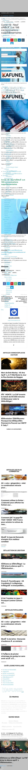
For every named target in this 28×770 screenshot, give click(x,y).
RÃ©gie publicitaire (7, 726)
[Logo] (12, 99)
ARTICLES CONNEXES (11, 353)
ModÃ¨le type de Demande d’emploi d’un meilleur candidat (12, 539)
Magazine (6, 273)
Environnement (8, 143)
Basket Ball (7, 202)
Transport (6, 193)
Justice (8, 185)
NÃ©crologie (7, 234)
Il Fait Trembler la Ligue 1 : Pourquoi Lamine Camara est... (12, 600)
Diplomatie (8, 152)
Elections (8, 172)
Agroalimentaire (10, 118)
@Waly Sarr (3, 765)
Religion (8, 189)
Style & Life (9, 292)
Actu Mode (9, 279)
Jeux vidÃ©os (8, 253)
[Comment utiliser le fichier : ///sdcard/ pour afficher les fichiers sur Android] (14, 494)
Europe (8, 161)
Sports (4, 197)
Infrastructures (10, 195)
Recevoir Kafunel (7, 37)
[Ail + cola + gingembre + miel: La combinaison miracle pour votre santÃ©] (14, 477)
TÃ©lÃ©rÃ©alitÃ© (9, 303)
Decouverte (6, 258)
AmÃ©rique (9, 158)
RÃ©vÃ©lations (8, 240)
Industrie (8, 137)
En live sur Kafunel (10, 94)
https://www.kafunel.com (14, 320)
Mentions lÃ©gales (13, 721)
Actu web (6, 245)
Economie (6, 115)
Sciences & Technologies (9, 243)
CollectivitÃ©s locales (11, 171)
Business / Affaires (10, 124)
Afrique (8, 156)
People (6, 236)
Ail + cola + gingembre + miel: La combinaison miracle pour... (13, 485)
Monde (8, 165)
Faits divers (6, 219)
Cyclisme (6, 204)
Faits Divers (7, 230)
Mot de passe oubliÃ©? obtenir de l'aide (11, 58)
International (7, 154)
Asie (7, 159)
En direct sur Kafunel (11, 92)
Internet (6, 251)
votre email (4, 67)
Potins (6, 238)
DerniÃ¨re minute (10, 90)
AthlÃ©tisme (7, 206)
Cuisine (8, 284)
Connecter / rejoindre (8, 15)
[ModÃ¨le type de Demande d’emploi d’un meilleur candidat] (14, 531)
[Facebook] (13, 345)
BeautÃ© (8, 122)
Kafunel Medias (8, 26)
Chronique (7, 264)
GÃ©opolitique (8, 148)
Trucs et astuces (8, 241)
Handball (6, 208)
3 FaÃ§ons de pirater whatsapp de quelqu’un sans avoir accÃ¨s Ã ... (13, 656)
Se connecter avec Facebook (9, 56)
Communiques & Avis (9, 109)
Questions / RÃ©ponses (10, 275)
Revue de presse (8, 178)
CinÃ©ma (8, 103)
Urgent (8, 96)
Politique (6, 169)
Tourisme (8, 191)
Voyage (8, 294)
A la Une (6, 89)
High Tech (7, 249)
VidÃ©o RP (7, 305)
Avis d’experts (8, 262)
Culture (6, 98)
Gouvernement (10, 174)
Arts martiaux (7, 200)
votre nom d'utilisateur (6, 47)
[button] (3, 83)
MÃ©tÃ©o (8, 146)
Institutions (9, 176)
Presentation (6, 20)
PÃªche (8, 139)
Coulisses (8, 286)
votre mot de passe (6, 52)
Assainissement (10, 144)
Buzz (5, 221)
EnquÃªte (6, 269)
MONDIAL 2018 (8, 212)
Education (6, 141)
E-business (7, 247)
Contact (5, 35)
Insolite (6, 232)
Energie (8, 133)
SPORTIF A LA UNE (9, 199)
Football (6, 210)
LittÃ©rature (9, 107)
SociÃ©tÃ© (7, 182)
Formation (8, 184)
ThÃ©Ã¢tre (9, 105)
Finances (8, 135)
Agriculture (9, 117)
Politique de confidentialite (13, 30)
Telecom (6, 254)
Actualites (5, 87)
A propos (6, 24)
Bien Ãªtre (8, 282)
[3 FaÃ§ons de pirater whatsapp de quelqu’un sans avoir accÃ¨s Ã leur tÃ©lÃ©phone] (14, 648)
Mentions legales (8, 28)
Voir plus (3, 546)
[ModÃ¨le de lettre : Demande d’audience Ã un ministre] (14, 633)
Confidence (7, 226)
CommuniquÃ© (10, 113)
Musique (6, 301)
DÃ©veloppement (10, 128)
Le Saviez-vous (10, 288)
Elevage (8, 131)
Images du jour (8, 271)
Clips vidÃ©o (7, 299)
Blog (4, 18)
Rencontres (9, 290)
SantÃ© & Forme (8, 180)
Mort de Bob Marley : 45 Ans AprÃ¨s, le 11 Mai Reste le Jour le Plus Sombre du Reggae (13, 375)
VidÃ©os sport (8, 307)
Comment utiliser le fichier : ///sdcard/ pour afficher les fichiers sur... (12, 502)
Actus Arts (8, 102)
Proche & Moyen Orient (12, 167)
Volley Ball (6, 217)
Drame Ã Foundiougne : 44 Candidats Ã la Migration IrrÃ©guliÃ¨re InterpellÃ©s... (13, 583)
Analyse (6, 260)
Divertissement (8, 228)
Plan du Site (7, 31)
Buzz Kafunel (7, 223)
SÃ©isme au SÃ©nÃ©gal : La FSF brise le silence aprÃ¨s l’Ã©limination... (13, 566)
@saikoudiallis (14, 318)
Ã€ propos (4, 722)
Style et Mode (8, 277)
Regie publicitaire (8, 33)
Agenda (8, 111)
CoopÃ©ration (9, 150)
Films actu (7, 297)
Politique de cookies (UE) (8, 729)
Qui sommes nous (8, 22)
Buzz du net (7, 225)
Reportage (7, 267)
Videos (4, 295)
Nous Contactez (17, 726)
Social (7, 187)
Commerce (9, 126)
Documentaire (8, 266)
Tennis (6, 215)
